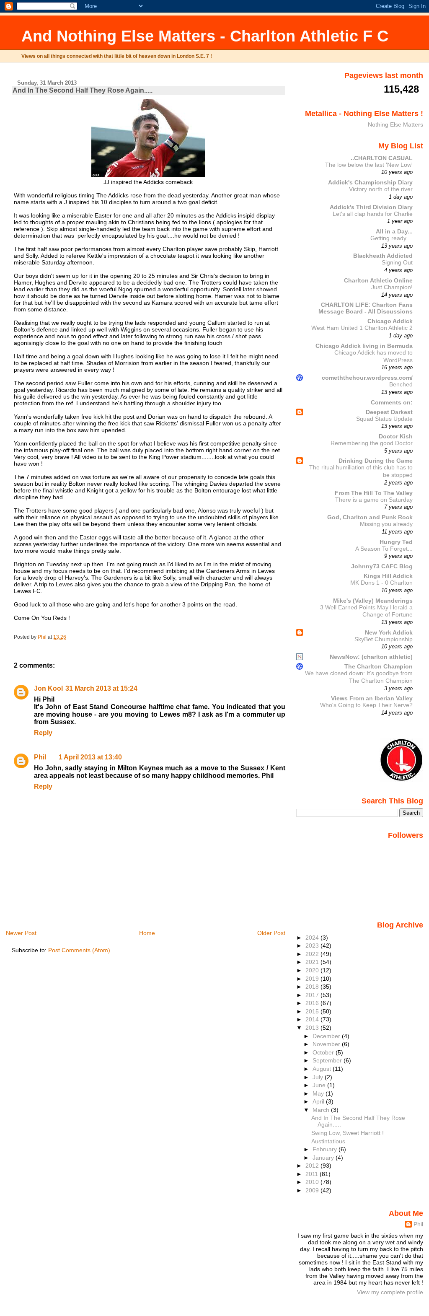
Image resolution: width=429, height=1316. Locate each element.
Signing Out (397, 262)
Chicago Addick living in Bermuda (364, 345)
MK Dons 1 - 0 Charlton (381, 583)
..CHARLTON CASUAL (382, 158)
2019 (312, 978)
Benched (401, 384)
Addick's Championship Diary (370, 182)
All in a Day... (394, 231)
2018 (312, 986)
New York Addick (389, 632)
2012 (312, 1165)
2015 (312, 1011)
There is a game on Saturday (374, 500)
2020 (312, 970)
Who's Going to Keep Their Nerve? (366, 705)
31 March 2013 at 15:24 (101, 688)
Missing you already (386, 524)
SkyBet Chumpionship (383, 639)
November (327, 1044)
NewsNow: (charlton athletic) (371, 656)
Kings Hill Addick (388, 576)
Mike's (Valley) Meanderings (373, 600)
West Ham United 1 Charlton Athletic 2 (362, 328)
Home (147, 933)
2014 (312, 1019)
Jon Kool (48, 688)
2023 (312, 945)
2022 (312, 954)
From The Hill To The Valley (374, 493)
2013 (312, 1027)
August (323, 1068)
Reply (43, 732)
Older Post (271, 933)
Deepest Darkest (389, 412)
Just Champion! (392, 287)
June (320, 1085)
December (327, 1036)
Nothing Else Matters (395, 124)
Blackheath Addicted (383, 255)
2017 (312, 995)
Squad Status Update (384, 419)
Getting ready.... (391, 238)
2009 (312, 1190)
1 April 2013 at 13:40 (90, 757)
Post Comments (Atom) (79, 950)
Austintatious (328, 1141)
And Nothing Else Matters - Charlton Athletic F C (204, 36)
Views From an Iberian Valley (372, 698)
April (319, 1101)
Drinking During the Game (376, 460)
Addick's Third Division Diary (371, 207)
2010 (312, 1182)
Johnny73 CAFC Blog (382, 566)
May (319, 1093)
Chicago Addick (390, 321)
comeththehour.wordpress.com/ (367, 377)
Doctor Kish (396, 436)
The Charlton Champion (378, 666)
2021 (312, 962)
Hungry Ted (396, 542)
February (326, 1149)
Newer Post (21, 933)
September (328, 1060)
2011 (312, 1174)
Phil (40, 757)
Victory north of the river (381, 189)
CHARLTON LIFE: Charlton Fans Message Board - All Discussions (365, 308)
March (322, 1109)
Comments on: (392, 402)
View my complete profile (390, 1292)
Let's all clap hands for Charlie (373, 214)
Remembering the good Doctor (372, 443)
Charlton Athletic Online (378, 280)
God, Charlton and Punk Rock (370, 517)
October (324, 1052)
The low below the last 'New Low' (369, 165)
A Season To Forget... (384, 549)
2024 (312, 937)
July (319, 1077)
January (324, 1157)
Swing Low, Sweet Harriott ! (347, 1132)
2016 (312, 1003)
